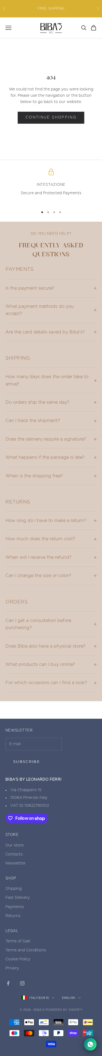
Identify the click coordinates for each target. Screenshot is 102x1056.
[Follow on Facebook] (8, 983)
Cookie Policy (17, 959)
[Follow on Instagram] (22, 983)
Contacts (14, 854)
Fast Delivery (17, 898)
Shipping (13, 889)
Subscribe (26, 761)
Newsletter (15, 863)
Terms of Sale (17, 941)
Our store (14, 845)
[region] (51, 186)
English (68, 998)
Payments (14, 907)
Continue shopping (51, 117)
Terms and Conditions (25, 950)
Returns (12, 916)
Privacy (12, 968)
